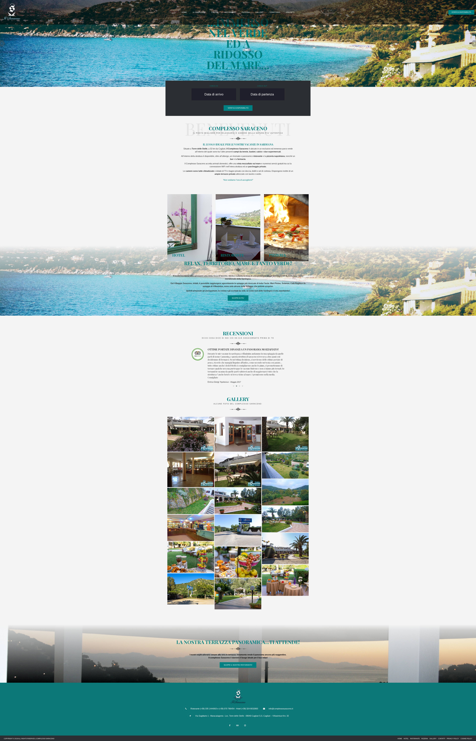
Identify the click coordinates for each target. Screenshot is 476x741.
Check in (214, 86)
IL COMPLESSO (199, 12)
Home (400, 739)
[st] (285, 434)
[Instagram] (245, 725)
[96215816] (285, 465)
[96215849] (238, 501)
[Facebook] (230, 725)
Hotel (406, 739)
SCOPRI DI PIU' (238, 298)
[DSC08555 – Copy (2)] (190, 589)
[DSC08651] (190, 557)
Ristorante (415, 739)
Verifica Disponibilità (461, 12)
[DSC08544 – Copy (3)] (238, 593)
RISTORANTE (230, 12)
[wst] (190, 469)
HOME (184, 12)
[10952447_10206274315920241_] (238, 434)
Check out (262, 86)
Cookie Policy (466, 739)
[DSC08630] (238, 562)
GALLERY (259, 12)
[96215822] (285, 492)
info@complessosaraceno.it (281, 709)
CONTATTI (290, 12)
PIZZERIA (245, 12)
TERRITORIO (274, 12)
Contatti (441, 739)
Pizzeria (424, 739)
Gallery (433, 739)
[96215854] (285, 519)
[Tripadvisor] (238, 725)
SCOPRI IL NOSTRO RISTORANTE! (238, 665)
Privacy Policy (453, 739)
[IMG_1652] (238, 530)
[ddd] (238, 469)
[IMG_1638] (285, 548)
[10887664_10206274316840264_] (190, 434)
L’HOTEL (215, 12)
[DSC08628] (285, 580)
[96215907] (190, 528)
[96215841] (190, 501)
